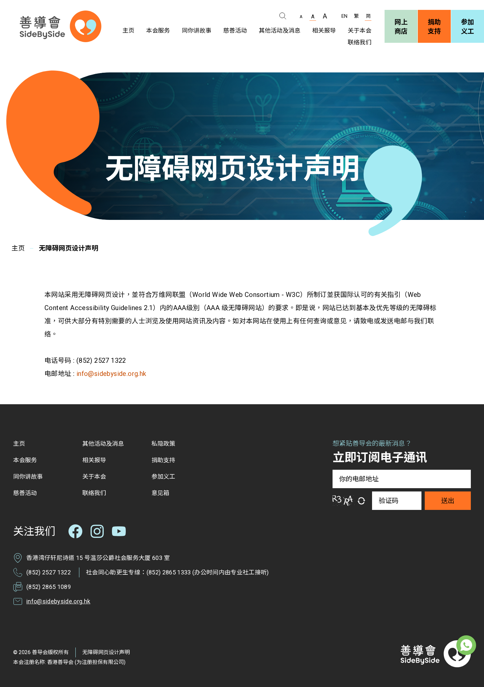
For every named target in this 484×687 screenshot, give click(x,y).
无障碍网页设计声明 (106, 652)
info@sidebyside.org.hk (110, 374)
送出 (447, 501)
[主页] (60, 26)
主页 (18, 248)
